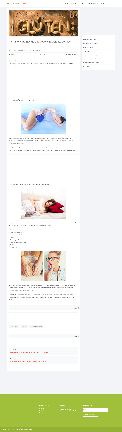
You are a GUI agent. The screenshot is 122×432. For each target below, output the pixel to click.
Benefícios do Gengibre (90, 44)
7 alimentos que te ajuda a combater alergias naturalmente (28, 361)
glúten (42, 140)
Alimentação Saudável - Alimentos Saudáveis (16, 3)
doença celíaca (15, 326)
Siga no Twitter (62, 409)
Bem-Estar (14, 54)
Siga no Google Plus (74, 409)
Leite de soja (87, 66)
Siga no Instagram (70, 409)
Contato (41, 408)
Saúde (103, 3)
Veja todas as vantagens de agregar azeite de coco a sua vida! (29, 352)
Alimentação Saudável (71, 3)
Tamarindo (86, 51)
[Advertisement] (43, 82)
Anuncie (41, 410)
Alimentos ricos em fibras (91, 59)
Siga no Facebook (66, 409)
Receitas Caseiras (92, 3)
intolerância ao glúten (36, 326)
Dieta (82, 3)
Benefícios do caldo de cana (91, 62)
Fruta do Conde (88, 47)
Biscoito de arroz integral (90, 55)
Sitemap (41, 412)
